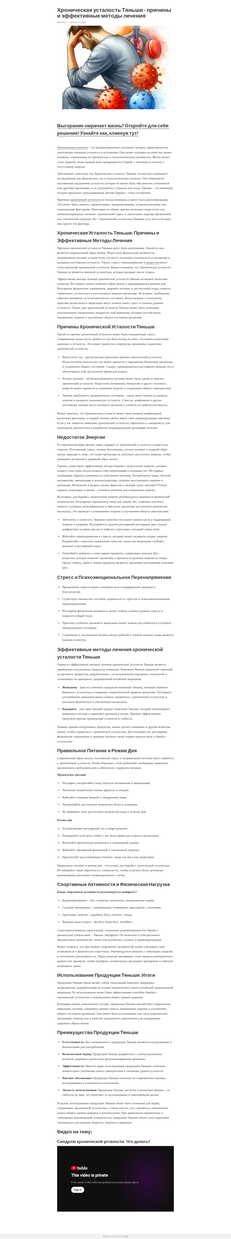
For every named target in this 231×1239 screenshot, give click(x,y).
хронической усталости (85, 200)
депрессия (152, 262)
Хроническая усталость (72, 147)
